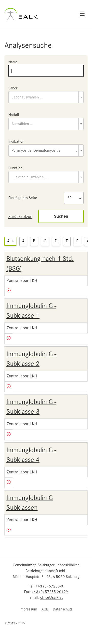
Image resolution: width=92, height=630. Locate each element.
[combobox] (46, 97)
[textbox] (46, 97)
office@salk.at (51, 597)
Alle (10, 240)
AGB (44, 609)
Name (13, 62)
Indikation (16, 141)
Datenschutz (62, 609)
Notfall (13, 115)
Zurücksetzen (20, 216)
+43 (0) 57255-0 (49, 586)
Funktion (15, 168)
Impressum (28, 609)
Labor (12, 88)
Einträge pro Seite (22, 198)
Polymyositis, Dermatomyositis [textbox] (45, 150)
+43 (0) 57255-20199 (50, 592)
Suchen (61, 216)
